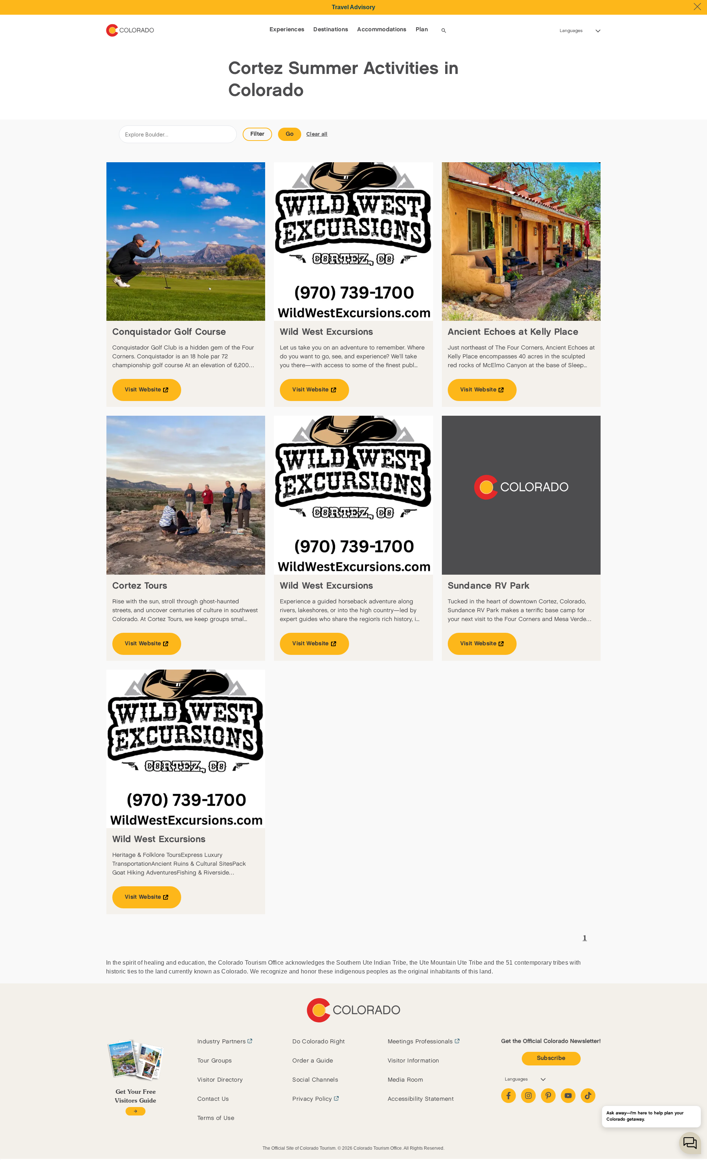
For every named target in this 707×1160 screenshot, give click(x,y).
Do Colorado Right (318, 1041)
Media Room (405, 1080)
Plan (422, 29)
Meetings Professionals (420, 1041)
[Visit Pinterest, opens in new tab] (548, 1095)
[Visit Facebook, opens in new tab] (508, 1095)
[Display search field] (443, 30)
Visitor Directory (220, 1080)
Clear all (317, 134)
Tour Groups (214, 1061)
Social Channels (315, 1080)
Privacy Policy (312, 1099)
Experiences (287, 29)
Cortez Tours (139, 586)
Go (290, 134)
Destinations (330, 29)
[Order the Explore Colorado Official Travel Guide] (135, 1111)
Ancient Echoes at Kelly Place (513, 332)
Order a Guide (312, 1061)
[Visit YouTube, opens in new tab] (568, 1095)
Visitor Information (413, 1061)
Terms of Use (215, 1118)
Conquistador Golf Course (169, 332)
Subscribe (551, 1058)
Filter (257, 134)
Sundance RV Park (489, 586)
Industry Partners (221, 1041)
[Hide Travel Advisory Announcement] (697, 6)
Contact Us (213, 1099)
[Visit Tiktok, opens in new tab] (588, 1095)
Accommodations (381, 29)
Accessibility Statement (421, 1099)
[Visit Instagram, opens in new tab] (528, 1095)
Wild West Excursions (326, 332)
